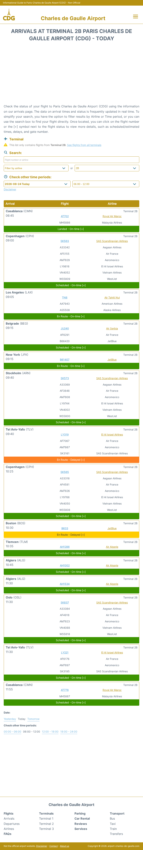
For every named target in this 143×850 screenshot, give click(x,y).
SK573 (65, 378)
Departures (12, 824)
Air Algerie (112, 546)
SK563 (65, 241)
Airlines (9, 829)
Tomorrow (33, 718)
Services (80, 829)
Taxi (113, 824)
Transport (117, 813)
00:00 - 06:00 (12, 731)
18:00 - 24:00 (68, 731)
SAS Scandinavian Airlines (112, 241)
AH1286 (65, 546)
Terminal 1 (46, 818)
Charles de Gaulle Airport (73, 18)
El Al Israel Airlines (112, 434)
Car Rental (82, 818)
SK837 (65, 602)
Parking (79, 813)
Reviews (80, 824)
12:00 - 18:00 (50, 731)
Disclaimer (41, 846)
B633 (64, 528)
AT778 (65, 690)
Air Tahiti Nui (112, 297)
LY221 (65, 652)
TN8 (64, 297)
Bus (112, 818)
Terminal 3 (46, 829)
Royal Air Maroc (112, 216)
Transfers (116, 834)
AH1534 (65, 583)
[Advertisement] (71, 74)
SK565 (65, 472)
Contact (53, 846)
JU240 (65, 328)
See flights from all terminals (84, 145)
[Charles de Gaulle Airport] (9, 14)
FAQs (7, 834)
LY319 (65, 434)
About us (64, 846)
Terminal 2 (46, 824)
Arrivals (9, 818)
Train (113, 829)
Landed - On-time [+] (71, 228)
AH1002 (65, 565)
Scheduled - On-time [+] (71, 285)
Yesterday (10, 718)
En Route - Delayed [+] (71, 459)
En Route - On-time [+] (71, 316)
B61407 (64, 359)
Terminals (46, 813)
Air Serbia (112, 328)
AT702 (65, 216)
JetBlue (112, 359)
